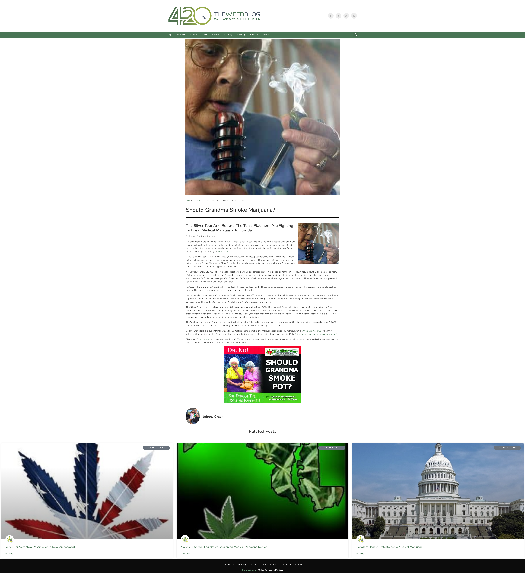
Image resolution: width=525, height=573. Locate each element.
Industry (254, 34)
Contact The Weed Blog (234, 564)
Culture (193, 34)
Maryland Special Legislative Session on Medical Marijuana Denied (224, 547)
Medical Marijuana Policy (202, 200)
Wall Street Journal (312, 330)
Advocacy (181, 34)
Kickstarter (223, 251)
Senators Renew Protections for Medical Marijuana (389, 547)
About (254, 564)
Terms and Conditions (291, 564)
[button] (355, 34)
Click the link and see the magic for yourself (316, 334)
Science (215, 34)
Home (188, 200)
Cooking (241, 34)
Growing (228, 34)
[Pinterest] (354, 16)
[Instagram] (346, 16)
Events (265, 34)
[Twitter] (338, 16)
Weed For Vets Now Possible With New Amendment (40, 547)
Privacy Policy (269, 564)
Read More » (10, 554)
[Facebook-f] (331, 16)
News (204, 34)
